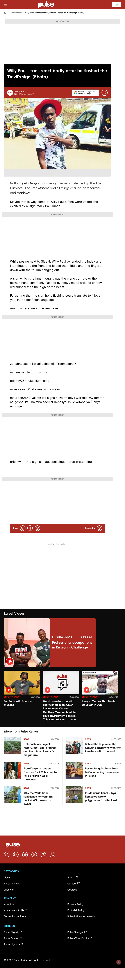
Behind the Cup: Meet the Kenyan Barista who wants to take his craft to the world (103, 747)
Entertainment (15, 13)
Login (116, 4)
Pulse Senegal (75, 932)
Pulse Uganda (12, 944)
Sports (71, 877)
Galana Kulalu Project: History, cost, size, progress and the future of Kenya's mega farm (40, 749)
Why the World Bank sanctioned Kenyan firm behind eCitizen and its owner (38, 798)
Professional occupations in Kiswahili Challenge (72, 644)
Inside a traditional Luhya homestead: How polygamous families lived (101, 796)
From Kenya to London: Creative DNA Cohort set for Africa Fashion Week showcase (40, 774)
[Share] (105, 93)
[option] (22, 697)
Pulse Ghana (11, 938)
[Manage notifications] (118, 962)
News (26, 739)
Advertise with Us (14, 910)
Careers (71, 883)
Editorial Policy (76, 910)
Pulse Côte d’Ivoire (78, 938)
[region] (62, 696)
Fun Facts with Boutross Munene (18, 703)
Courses (72, 889)
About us (9, 904)
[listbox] (62, 696)
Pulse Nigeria (11, 932)
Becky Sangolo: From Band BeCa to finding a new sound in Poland (102, 772)
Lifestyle (9, 889)
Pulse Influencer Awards (81, 916)
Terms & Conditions (15, 916)
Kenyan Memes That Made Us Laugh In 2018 (98, 703)
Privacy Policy (75, 904)
